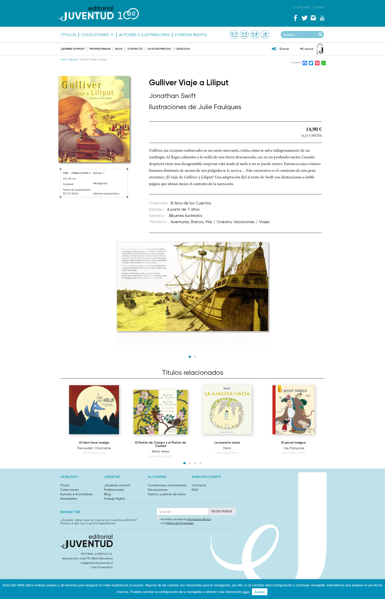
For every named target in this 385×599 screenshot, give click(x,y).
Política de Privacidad (179, 523)
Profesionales (100, 48)
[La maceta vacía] (227, 410)
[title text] (98, 13)
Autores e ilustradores (144, 35)
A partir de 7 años (183, 209)
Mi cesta (306, 49)
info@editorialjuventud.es (96, 562)
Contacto (135, 48)
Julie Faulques (219, 107)
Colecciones (95, 35)
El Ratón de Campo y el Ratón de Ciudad (160, 444)
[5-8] (255, 34)
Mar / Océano (218, 221)
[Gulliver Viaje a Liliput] (94, 119)
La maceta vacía (227, 442)
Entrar (284, 49)
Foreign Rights (191, 35)
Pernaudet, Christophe (94, 448)
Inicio (64, 59)
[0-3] (234, 34)
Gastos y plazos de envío (167, 494)
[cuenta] (274, 49)
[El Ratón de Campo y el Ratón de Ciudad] (160, 412)
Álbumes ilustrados (185, 215)
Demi (227, 448)
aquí (246, 591)
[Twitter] (304, 17)
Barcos (73, 59)
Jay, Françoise (293, 448)
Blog (119, 48)
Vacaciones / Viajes (251, 221)
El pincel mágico (293, 442)
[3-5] (244, 34)
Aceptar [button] (260, 592)
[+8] (265, 34)
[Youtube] (322, 17)
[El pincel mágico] (293, 410)
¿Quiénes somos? (73, 48)
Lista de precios (159, 48)
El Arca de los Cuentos (190, 203)
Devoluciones (158, 489)
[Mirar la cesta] (319, 49)
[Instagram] (313, 17)
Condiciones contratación (167, 485)
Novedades (68, 498)
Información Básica (199, 519)
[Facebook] (295, 17)
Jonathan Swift (172, 96)
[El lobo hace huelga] (94, 410)
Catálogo (183, 48)
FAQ (195, 489)
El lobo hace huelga (94, 442)
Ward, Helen (161, 451)
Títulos (68, 35)
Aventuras (180, 221)
